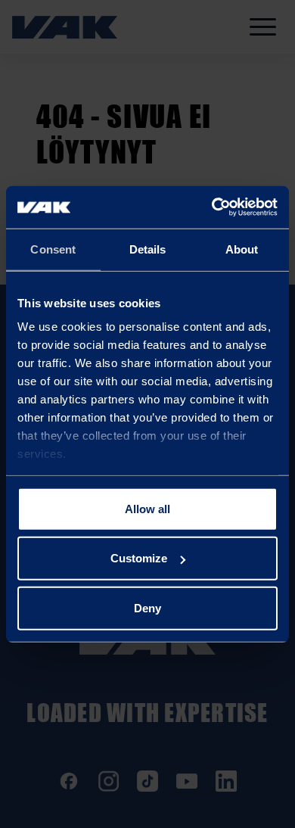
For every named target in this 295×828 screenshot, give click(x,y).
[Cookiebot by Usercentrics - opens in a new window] (212, 207)
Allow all (147, 508)
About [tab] (242, 248)
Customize (138, 558)
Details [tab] (147, 248)
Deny (147, 607)
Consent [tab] (53, 248)
